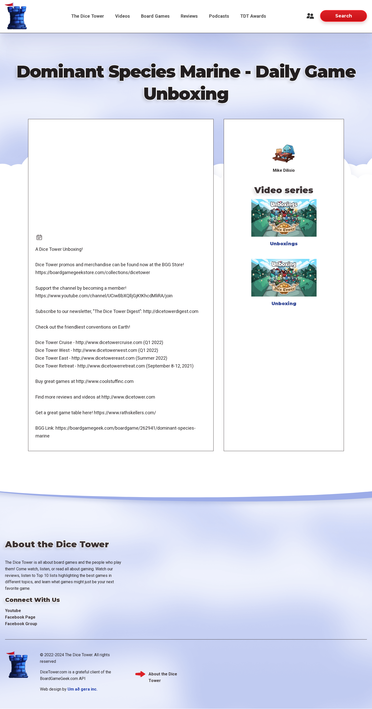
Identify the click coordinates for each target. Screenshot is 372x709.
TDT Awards (253, 16)
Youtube (13, 610)
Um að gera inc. (82, 689)
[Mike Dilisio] (284, 153)
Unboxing (284, 303)
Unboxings (284, 244)
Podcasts (219, 16)
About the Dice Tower (163, 674)
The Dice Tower (87, 16)
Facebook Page (20, 617)
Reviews (189, 16)
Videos (122, 16)
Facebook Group (21, 623)
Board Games (155, 16)
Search (343, 16)
